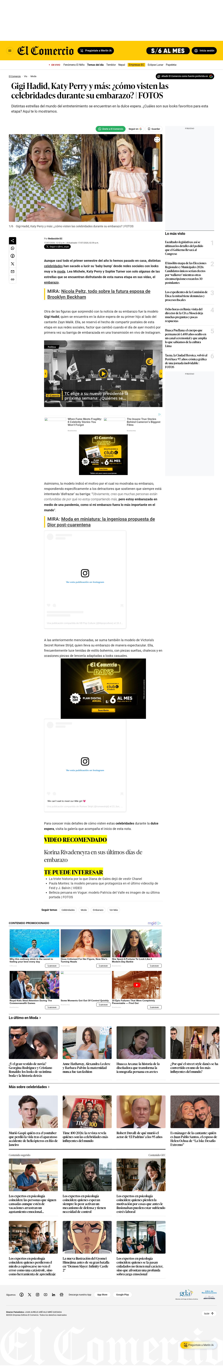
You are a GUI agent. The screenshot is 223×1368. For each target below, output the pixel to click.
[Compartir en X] (12, 264)
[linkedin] (54, 1295)
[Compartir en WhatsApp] (12, 248)
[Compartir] (12, 240)
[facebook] (22, 1295)
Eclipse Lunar (155, 64)
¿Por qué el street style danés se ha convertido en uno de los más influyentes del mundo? (194, 1068)
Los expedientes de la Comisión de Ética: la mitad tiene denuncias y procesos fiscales (186, 296)
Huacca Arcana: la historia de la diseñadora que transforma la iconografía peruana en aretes (138, 1068)
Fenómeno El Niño (74, 64)
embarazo (98, 910)
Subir (206, 1313)
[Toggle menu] (9, 50)
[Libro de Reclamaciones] (209, 1294)
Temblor (111, 64)
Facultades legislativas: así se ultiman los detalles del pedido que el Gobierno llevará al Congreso (184, 248)
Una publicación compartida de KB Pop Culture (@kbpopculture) (80, 623)
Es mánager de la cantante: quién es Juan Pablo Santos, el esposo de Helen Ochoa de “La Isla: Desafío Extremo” (193, 1138)
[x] (30, 1295)
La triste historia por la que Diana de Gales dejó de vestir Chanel (95, 879)
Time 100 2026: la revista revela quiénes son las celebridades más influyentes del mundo (85, 1137)
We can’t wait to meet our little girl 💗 (67, 801)
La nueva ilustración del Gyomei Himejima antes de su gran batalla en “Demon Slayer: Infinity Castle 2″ (86, 1264)
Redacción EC (55, 238)
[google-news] (62, 1295)
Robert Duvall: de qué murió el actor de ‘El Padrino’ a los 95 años (139, 1135)
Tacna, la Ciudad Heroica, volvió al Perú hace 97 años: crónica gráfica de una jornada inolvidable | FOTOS (186, 361)
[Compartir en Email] (12, 272)
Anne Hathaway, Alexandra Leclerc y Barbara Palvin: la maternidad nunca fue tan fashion (86, 1068)
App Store (102, 1294)
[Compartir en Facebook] (12, 256)
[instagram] (38, 1295)
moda (84, 910)
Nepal (121, 64)
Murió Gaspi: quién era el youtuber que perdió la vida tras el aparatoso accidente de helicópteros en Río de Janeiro (33, 1138)
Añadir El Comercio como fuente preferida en (184, 76)
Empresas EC (136, 64)
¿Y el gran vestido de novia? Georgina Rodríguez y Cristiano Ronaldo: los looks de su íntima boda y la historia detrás (30, 1069)
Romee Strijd (86, 806)
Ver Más (114, 910)
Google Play (122, 1294)
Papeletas (171, 64)
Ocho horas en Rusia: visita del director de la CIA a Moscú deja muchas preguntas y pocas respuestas (184, 315)
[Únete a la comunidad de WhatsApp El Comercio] (111, 129)
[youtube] (46, 1295)
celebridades (68, 910)
